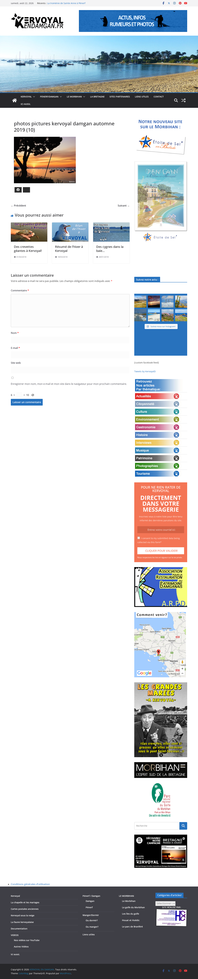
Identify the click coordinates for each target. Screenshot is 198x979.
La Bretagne (97, 96)
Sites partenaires (120, 96)
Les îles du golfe (130, 913)
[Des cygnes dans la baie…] (111, 224)
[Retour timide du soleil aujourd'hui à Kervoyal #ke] (154, 302)
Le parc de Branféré (132, 926)
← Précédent (18, 205)
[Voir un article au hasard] (183, 100)
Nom (15, 333)
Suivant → (124, 205)
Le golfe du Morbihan (133, 907)
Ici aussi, (26, 104)
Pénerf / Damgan (91, 895)
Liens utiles (142, 96)
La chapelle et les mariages (25, 902)
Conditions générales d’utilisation (30, 884)
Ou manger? (92, 926)
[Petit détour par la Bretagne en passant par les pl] (154, 315)
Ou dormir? (92, 920)
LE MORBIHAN (74, 96)
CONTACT (159, 96)
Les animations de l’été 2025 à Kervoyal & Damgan (73, 3)
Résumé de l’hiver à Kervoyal (69, 249)
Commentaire (20, 290)
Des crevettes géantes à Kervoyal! (28, 249)
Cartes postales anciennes (25, 908)
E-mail (15, 348)
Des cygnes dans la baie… (109, 249)
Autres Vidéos (21, 946)
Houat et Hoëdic (131, 920)
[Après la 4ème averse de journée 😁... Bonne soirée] (181, 302)
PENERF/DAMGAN (49, 96)
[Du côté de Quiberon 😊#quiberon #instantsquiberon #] (181, 315)
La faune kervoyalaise (22, 922)
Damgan (90, 901)
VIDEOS (15, 935)
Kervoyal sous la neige (22, 915)
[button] (33, 96)
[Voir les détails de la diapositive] (160, 202)
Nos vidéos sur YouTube (26, 940)
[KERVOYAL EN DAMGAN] (14, 100)
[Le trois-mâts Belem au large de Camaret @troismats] (167, 302)
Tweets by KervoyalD (145, 371)
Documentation (19, 928)
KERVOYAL (26, 96)
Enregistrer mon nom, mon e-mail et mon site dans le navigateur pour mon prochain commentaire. (69, 384)
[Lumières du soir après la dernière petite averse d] (140, 315)
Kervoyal (15, 895)
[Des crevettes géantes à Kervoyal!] (29, 224)
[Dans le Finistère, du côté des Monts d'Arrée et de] (140, 302)
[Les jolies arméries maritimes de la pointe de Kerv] (167, 315)
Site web (16, 362)
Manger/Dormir (91, 915)
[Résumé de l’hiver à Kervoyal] (70, 224)
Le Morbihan (129, 901)
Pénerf (89, 907)
